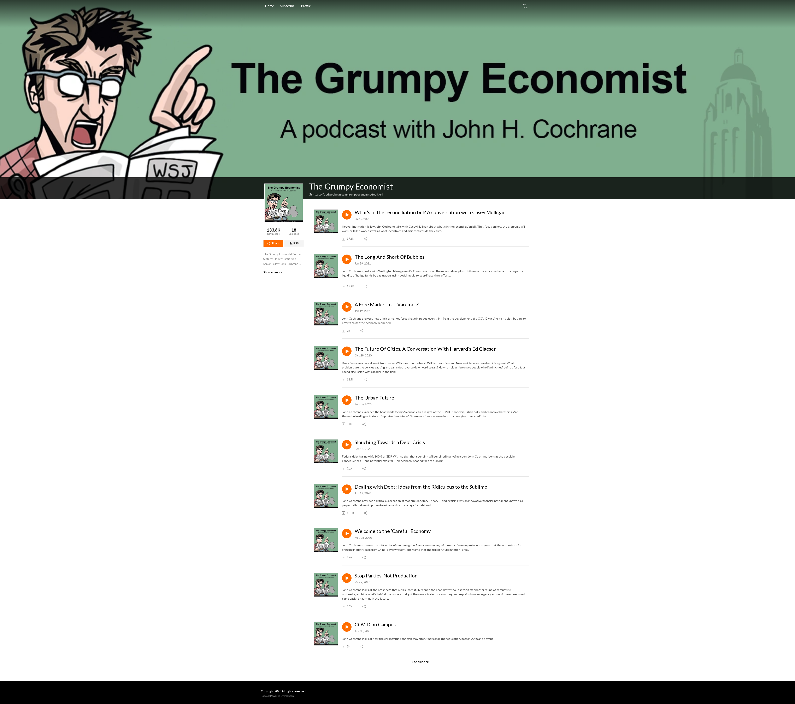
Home (269, 6)
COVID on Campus (375, 624)
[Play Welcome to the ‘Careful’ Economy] (347, 533)
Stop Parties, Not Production (386, 575)
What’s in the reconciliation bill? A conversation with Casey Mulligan (430, 212)
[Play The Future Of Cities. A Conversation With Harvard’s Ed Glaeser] (347, 351)
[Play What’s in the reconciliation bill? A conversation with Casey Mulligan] (347, 215)
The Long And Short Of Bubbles (389, 257)
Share (275, 243)
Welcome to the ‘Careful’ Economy (393, 531)
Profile (306, 6)
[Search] (525, 6)
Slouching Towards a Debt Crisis (390, 442)
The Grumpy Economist (351, 186)
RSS (296, 243)
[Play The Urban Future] (347, 400)
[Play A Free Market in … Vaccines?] (347, 307)
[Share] (366, 239)
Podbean (289, 695)
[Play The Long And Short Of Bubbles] (347, 259)
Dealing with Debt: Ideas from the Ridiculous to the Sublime (421, 487)
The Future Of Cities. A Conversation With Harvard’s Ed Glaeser (425, 349)
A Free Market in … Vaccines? (387, 304)
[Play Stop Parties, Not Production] (347, 578)
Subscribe (287, 6)
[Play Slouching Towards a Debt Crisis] (347, 444)
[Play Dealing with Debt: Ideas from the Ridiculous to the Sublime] (347, 489)
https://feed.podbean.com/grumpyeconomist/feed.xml (348, 194)
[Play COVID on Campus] (347, 627)
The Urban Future (374, 398)
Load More (420, 662)
